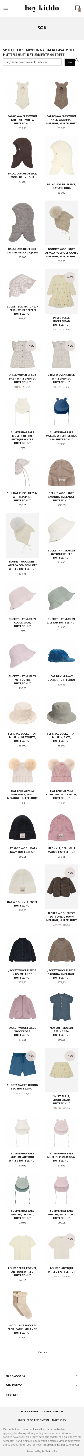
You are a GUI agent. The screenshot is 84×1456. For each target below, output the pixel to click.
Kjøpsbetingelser (52, 1411)
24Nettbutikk (49, 1451)
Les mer (32, 1444)
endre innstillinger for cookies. (61, 1444)
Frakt (24, 1411)
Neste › (42, 1352)
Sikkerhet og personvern (33, 1420)
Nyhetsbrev (59, 1420)
